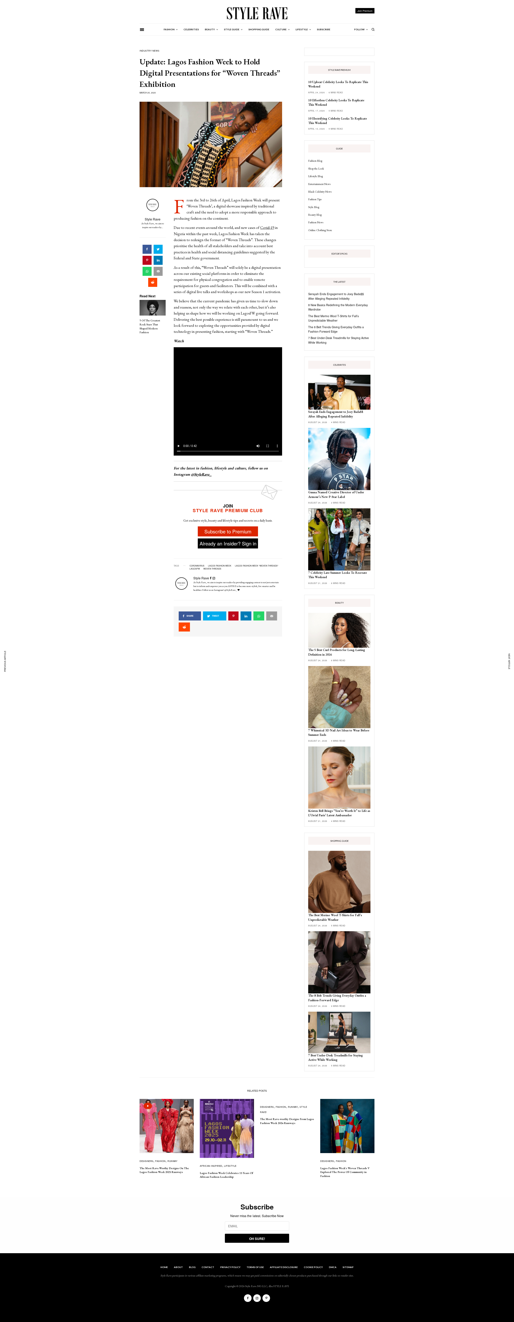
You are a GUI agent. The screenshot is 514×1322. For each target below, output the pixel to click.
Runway (172, 1161)
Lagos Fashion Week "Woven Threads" (256, 566)
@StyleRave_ (201, 474)
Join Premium (364, 10)
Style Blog (313, 207)
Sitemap (348, 1267)
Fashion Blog (315, 160)
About (178, 1267)
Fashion (160, 1161)
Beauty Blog (315, 214)
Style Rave (152, 219)
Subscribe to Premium (227, 531)
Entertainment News (319, 184)
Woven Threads (212, 569)
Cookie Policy (313, 1267)
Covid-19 (267, 227)
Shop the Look (316, 168)
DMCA (333, 1267)
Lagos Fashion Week (219, 566)
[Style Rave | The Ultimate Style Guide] (257, 13)
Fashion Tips (314, 199)
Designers (146, 1161)
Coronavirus (197, 566)
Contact (208, 1267)
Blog (192, 1267)
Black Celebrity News (319, 191)
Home (164, 1267)
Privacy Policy (230, 1267)
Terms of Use (255, 1267)
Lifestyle (230, 1165)
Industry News (149, 50)
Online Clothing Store (320, 230)
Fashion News (315, 222)
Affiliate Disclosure (284, 1267)
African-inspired (211, 1165)
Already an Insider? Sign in (228, 543)
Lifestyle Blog (315, 176)
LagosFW (195, 569)
